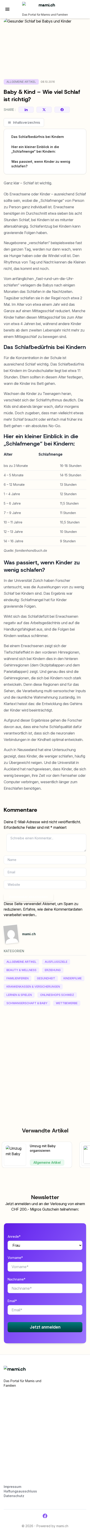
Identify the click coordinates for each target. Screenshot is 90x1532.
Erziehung (53, 970)
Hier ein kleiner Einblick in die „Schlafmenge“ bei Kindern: (35, 149)
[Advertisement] (45, 1056)
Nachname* (16, 1279)
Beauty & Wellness (21, 970)
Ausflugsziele (56, 961)
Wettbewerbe (67, 1003)
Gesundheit (46, 978)
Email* (12, 1301)
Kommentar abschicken (28, 897)
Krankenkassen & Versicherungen (33, 986)
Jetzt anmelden (45, 1327)
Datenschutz (14, 1496)
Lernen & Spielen (19, 995)
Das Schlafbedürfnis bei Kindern (37, 137)
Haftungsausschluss (20, 1491)
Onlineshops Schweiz (57, 995)
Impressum (12, 1487)
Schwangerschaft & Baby (27, 1003)
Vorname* (15, 1258)
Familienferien (17, 978)
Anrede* (14, 1236)
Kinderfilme (72, 978)
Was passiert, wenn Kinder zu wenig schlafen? (40, 164)
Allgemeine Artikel (21, 81)
